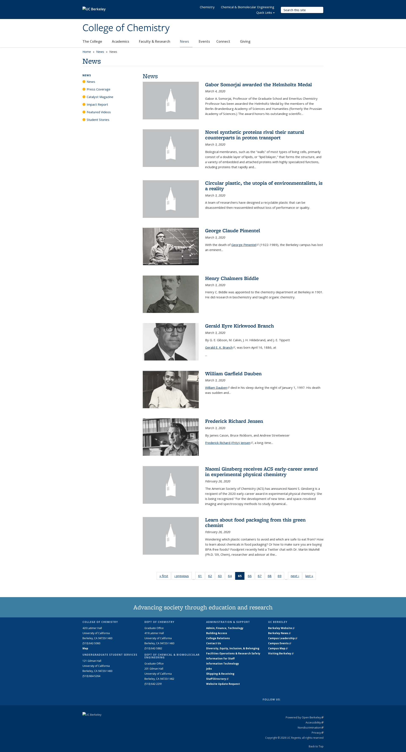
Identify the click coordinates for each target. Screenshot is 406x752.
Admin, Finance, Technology (224, 628)
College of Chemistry (126, 28)
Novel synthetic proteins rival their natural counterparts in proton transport (254, 135)
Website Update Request (223, 684)
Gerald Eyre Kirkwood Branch (239, 325)
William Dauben (217, 387)
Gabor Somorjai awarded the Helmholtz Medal (258, 84)
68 (271, 577)
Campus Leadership (282, 638)
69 (281, 577)
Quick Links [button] (264, 12)
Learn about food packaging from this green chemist (255, 522)
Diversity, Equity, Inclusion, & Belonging (232, 648)
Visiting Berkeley (281, 653)
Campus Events (279, 643)
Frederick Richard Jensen (234, 421)
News (185, 41)
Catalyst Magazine (100, 97)
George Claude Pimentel (232, 230)
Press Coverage (98, 89)
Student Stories (98, 119)
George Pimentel (245, 245)
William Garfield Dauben (233, 373)
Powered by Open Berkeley (305, 717)
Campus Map (278, 648)
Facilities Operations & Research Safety (233, 653)
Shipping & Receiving (220, 674)
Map (85, 648)
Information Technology (222, 663)
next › (296, 576)
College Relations (218, 638)
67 (261, 577)
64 (231, 577)
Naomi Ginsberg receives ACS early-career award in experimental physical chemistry (261, 471)
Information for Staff (220, 658)
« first (165, 576)
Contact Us (213, 643)
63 (221, 577)
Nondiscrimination (311, 727)
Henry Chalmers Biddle (232, 278)
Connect (223, 41)
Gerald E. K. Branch (220, 347)
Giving (245, 41)
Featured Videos (99, 112)
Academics (121, 41)
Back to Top (316, 746)
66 (251, 577)
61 (201, 577)
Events (204, 41)
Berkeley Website (281, 628)
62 (211, 577)
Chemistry (207, 7)
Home (86, 52)
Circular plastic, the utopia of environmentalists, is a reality (263, 186)
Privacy (318, 732)
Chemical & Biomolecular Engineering (247, 7)
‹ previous (183, 576)
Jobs (209, 668)
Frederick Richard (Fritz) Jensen (229, 443)
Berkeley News (279, 633)
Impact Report (97, 104)
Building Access (216, 633)
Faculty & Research (155, 41)
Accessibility (315, 722)
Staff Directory (217, 679)
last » (310, 576)
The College (92, 41)
